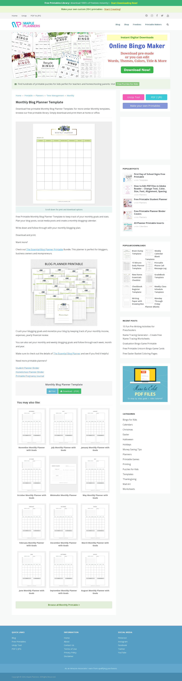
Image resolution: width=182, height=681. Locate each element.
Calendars (143, 226)
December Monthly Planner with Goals (63, 544)
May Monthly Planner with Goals (95, 496)
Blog (118, 24)
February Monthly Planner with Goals (31, 544)
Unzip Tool (133, 97)
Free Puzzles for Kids (127, 84)
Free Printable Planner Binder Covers (149, 212)
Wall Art (127, 484)
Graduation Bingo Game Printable (140, 343)
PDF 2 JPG (156, 97)
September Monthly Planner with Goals (63, 591)
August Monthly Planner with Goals (95, 591)
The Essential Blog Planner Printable (44, 249)
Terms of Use (70, 649)
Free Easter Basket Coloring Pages (140, 353)
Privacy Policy (70, 652)
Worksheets (129, 489)
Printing (127, 464)
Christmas (128, 429)
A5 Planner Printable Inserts (149, 223)
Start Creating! (112, 9)
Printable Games (131, 459)
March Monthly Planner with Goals (95, 544)
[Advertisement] (145, 138)
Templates (143, 180)
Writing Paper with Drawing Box (138, 301)
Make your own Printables (145, 105)
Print (53, 391)
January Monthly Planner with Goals (95, 448)
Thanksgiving (129, 479)
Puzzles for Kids (131, 469)
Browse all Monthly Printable (63, 604)
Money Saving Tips (132, 449)
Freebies (137, 24)
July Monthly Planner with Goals (63, 448)
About (66, 641)
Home (14, 15)
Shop (126, 24)
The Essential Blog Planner (66, 353)
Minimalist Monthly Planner (63, 495)
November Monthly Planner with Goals (32, 448)
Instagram (123, 641)
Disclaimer (68, 656)
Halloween (128, 439)
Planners (143, 194)
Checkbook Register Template (137, 289)
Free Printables (19, 641)
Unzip (24, 15)
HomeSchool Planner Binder (30, 371)
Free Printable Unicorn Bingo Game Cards (143, 348)
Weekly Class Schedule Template (160, 289)
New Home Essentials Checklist (137, 277)
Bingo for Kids (130, 419)
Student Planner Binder (27, 367)
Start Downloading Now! (124, 2)
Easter (126, 434)
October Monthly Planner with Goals (31, 496)
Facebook (122, 645)
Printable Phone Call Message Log (160, 265)
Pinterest (122, 637)
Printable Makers (153, 24)
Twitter (121, 649)
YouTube (122, 652)
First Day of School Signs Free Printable (149, 175)
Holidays (127, 444)
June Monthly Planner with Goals (31, 591)
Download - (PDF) (70, 391)
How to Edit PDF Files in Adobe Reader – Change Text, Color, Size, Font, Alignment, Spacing (150, 189)
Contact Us (69, 645)
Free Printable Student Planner (150, 199)
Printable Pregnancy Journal (30, 375)
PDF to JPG (36, 15)
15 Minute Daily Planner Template (138, 265)
